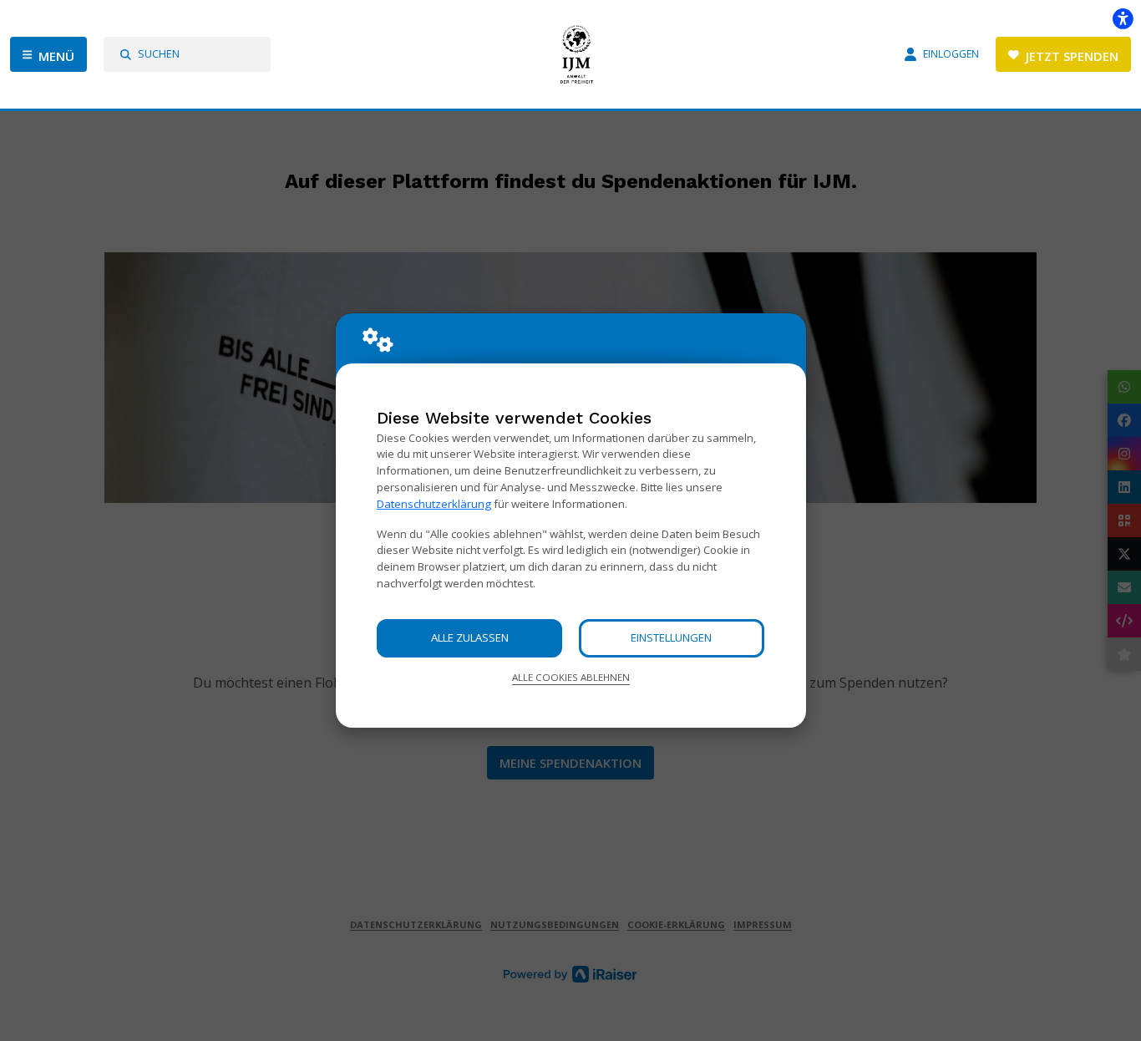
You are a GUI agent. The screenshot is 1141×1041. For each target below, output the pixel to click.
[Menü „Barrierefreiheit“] (1123, 18)
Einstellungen (671, 637)
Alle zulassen (470, 637)
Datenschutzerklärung (434, 503)
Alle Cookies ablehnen (571, 677)
